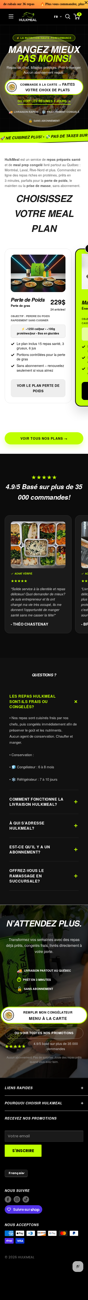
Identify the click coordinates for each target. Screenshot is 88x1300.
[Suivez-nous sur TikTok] (26, 1199)
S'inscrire (23, 1151)
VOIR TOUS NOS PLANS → (44, 438)
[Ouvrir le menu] (11, 16)
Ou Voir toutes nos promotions (44, 1033)
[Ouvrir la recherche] (67, 16)
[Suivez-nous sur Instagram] (17, 1199)
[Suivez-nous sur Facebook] (8, 1199)
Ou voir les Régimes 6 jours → (44, 101)
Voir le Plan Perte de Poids (38, 388)
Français (16, 1173)
